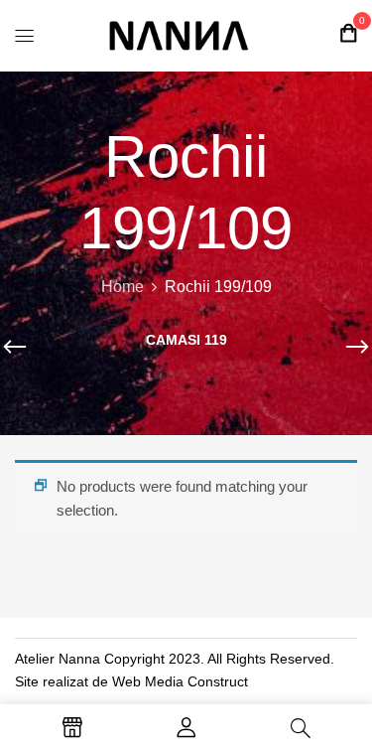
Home (122, 286)
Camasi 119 (186, 340)
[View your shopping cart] (348, 33)
